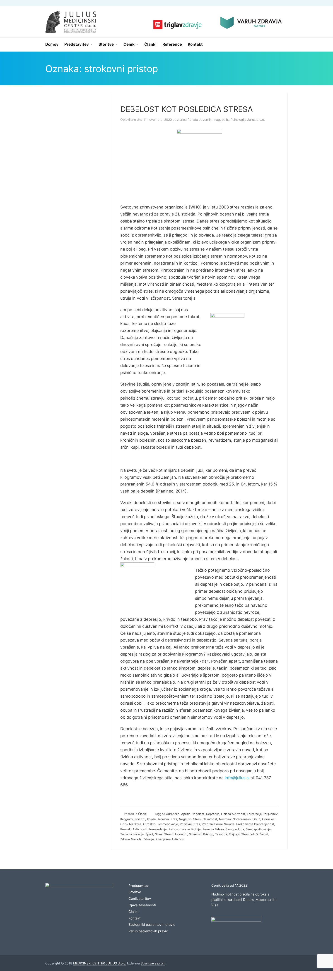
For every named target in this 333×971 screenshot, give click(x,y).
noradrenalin (242, 819)
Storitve (134, 892)
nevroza (225, 819)
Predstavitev (138, 885)
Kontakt (134, 918)
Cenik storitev (139, 898)
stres (158, 834)
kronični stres (167, 819)
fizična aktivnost (233, 814)
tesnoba (221, 834)
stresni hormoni (175, 834)
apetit (185, 814)
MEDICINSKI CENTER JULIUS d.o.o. (99, 963)
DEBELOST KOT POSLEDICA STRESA (186, 109)
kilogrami (126, 819)
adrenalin (172, 814)
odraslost (269, 819)
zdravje (148, 839)
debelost (198, 814)
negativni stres (190, 819)
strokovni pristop (201, 834)
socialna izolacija (132, 834)
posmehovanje (167, 824)
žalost (263, 834)
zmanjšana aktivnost (170, 839)
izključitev (271, 814)
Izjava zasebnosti (142, 905)
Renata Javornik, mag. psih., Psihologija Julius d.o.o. (226, 119)
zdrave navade (131, 839)
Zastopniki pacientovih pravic (151, 924)
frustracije (254, 814)
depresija (212, 814)
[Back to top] (317, 955)
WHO (254, 834)
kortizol (140, 819)
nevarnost (210, 819)
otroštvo (149, 824)
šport (149, 834)
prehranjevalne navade (218, 824)
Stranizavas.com (153, 963)
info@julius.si (237, 777)
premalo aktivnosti (133, 829)
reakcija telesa (213, 829)
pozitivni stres (190, 824)
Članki (142, 814)
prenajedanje (157, 829)
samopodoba (235, 829)
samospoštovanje (258, 829)
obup (256, 819)
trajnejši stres (239, 834)
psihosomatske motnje (185, 829)
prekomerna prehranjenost (255, 824)
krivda (151, 819)
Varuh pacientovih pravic (148, 931)
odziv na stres (130, 824)
